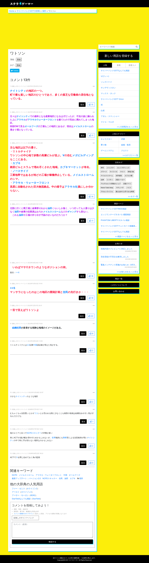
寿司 (102, 168)
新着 (119, 65)
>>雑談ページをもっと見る (126, 236)
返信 (82, 104)
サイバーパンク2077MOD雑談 (113, 209)
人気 (105, 65)
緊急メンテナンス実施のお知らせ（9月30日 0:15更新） (119, 265)
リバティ (110, 180)
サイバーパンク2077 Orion (112, 99)
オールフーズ (31, 126)
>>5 (12, 288)
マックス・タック (108, 93)
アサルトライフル (107, 191)
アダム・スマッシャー (110, 116)
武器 (123, 139)
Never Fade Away (107, 187)
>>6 (17, 272)
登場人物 (131, 172)
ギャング (72, 211)
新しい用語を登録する (119, 55)
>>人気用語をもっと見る (127, 127)
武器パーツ (127, 184)
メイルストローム (82, 126)
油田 (50, 208)
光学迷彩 (119, 175)
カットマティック (123, 168)
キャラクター (106, 139)
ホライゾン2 (32, 488)
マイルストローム (107, 175)
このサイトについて (118, 285)
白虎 (103, 110)
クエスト (125, 150)
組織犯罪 (16, 327)
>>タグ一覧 (133, 196)
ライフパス (113, 172)
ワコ (36, 413)
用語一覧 (118, 279)
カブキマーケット (70, 167)
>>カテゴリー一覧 (130, 155)
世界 (54, 437)
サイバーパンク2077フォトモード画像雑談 (119, 226)
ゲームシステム (107, 150)
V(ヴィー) (105, 76)
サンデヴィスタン (108, 87)
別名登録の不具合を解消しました (115, 257)
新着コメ (132, 65)
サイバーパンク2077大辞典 (28, 11)
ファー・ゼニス (18, 488)
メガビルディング (83, 155)
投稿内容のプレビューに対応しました (116, 249)
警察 (65, 437)
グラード (104, 172)
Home (11, 11)
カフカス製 (128, 175)
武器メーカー (120, 180)
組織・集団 (125, 145)
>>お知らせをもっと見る (127, 272)
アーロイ (15, 492)
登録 (19, 59)
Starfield (36, 498)
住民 (65, 292)
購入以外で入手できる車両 (125, 191)
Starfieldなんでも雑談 (21, 498)
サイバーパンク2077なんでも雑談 (115, 70)
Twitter (15, 71)
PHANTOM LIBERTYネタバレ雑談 (115, 220)
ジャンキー (110, 168)
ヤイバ (122, 172)
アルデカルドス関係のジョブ (110, 184)
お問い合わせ (118, 291)
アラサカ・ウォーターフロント (31, 182)
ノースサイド (21, 170)
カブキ (17, 163)
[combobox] (118, 47)
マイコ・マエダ (107, 122)
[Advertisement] (52, 31)
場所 (44, 11)
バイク (129, 187)
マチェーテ (120, 187)
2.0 (28, 345)
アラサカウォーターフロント (42, 119)
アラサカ (21, 119)
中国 (35, 345)
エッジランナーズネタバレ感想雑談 (116, 214)
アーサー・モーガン (20, 495)
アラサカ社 (71, 186)
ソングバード (106, 82)
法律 (102, 180)
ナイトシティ (18, 90)
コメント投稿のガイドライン (23, 514)
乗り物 (103, 145)
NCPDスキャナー (34, 433)
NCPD (14, 475)
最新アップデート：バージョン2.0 (26, 478)
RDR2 (32, 495)
